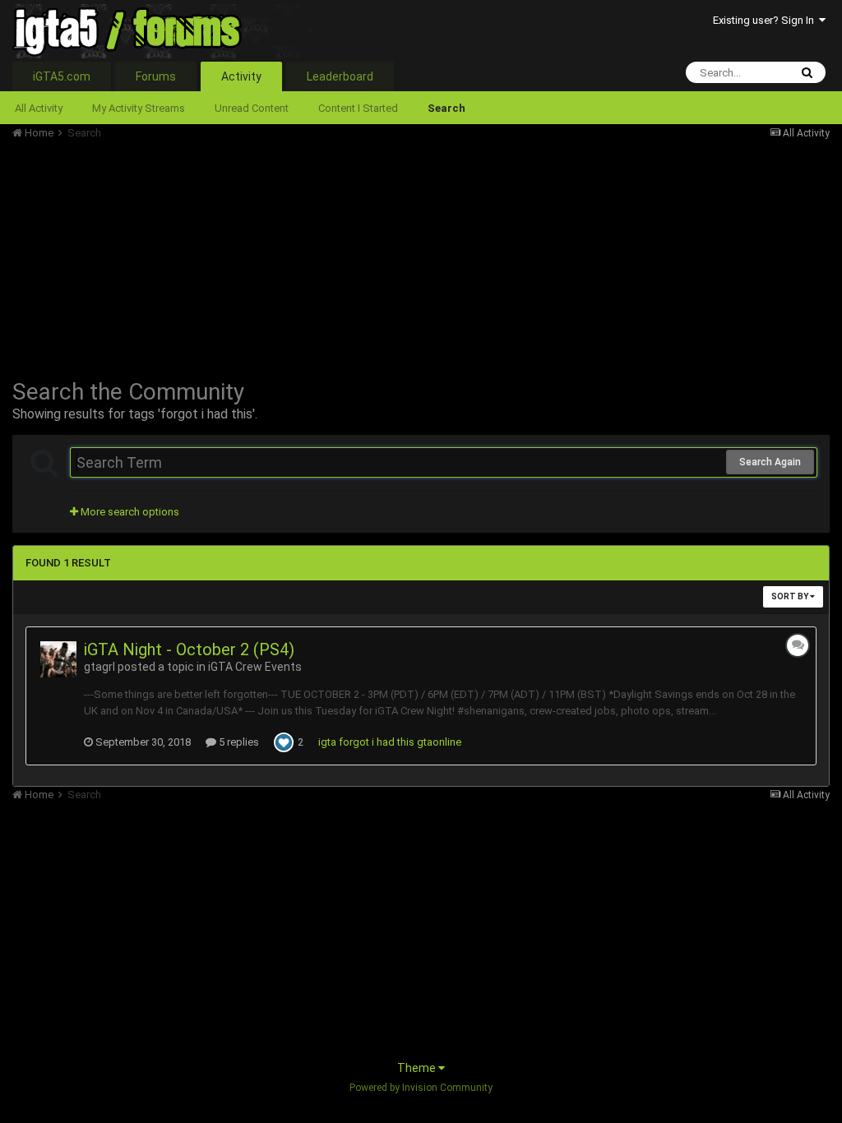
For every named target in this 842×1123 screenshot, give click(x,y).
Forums (156, 76)
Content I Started (358, 108)
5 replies (237, 742)
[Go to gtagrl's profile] (58, 659)
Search (446, 108)
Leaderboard (340, 76)
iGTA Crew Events (255, 666)
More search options (128, 512)
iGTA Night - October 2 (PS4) (189, 649)
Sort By (790, 596)
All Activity (38, 108)
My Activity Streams (138, 108)
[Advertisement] (204, 255)
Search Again (770, 462)
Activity (241, 76)
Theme (417, 1067)
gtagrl (99, 666)
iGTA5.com (61, 76)
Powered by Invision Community (421, 1087)
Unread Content (252, 108)
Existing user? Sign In (766, 20)
